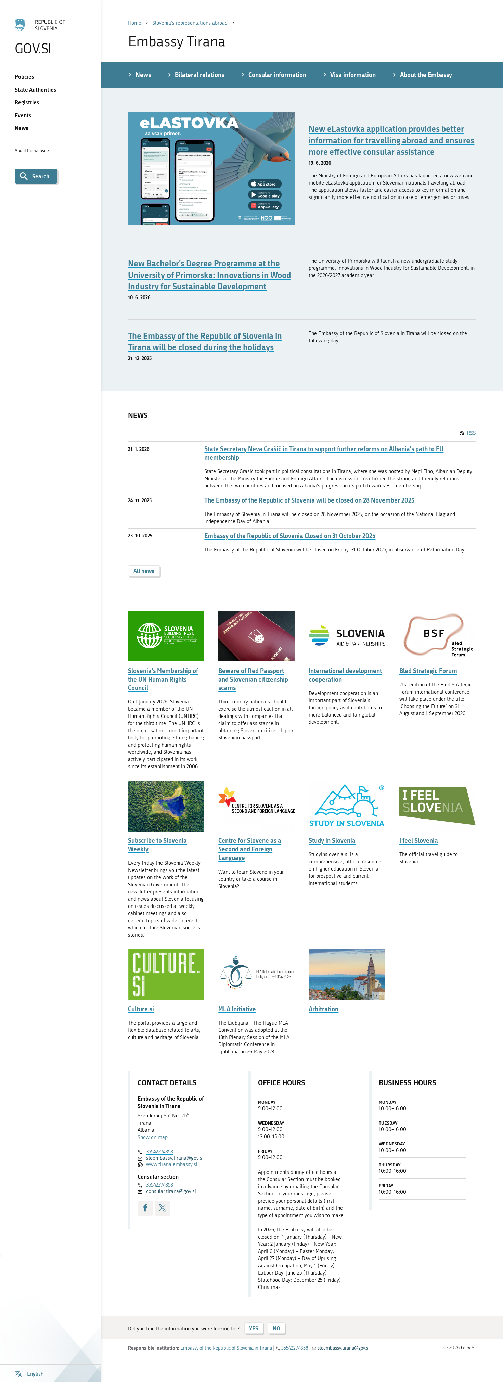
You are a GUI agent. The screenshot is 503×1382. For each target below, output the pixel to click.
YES (253, 1328)
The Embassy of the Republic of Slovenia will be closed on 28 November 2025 (309, 500)
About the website (32, 150)
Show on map (153, 1137)
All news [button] (143, 571)
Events (23, 115)
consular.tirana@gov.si (171, 1191)
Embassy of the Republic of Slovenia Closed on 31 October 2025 (289, 536)
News (21, 128)
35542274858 (159, 1152)
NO (276, 1328)
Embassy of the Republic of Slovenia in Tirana (226, 1348)
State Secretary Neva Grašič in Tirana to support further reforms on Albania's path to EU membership (323, 453)
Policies (24, 76)
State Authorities (35, 89)
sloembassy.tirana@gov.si (175, 1158)
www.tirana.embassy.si (171, 1164)
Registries (27, 102)
